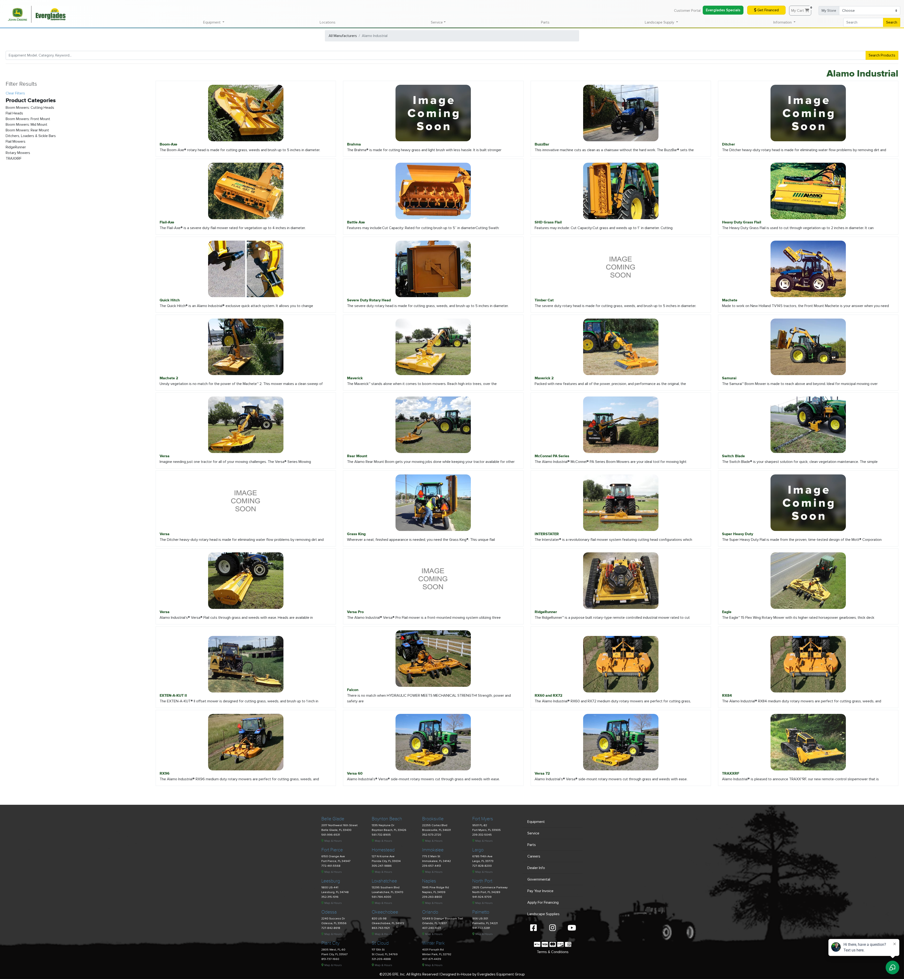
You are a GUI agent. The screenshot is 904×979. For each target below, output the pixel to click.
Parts (545, 22)
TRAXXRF (13, 158)
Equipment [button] (212, 22)
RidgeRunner (16, 147)
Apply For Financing (543, 902)
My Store (829, 10)
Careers (533, 856)
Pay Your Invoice (540, 891)
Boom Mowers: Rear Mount (27, 130)
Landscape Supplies (543, 914)
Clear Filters (15, 93)
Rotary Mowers (18, 152)
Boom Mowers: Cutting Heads (30, 107)
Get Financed (767, 10)
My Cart (801, 9)
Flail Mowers (15, 141)
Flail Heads (14, 113)
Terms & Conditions (553, 952)
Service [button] (437, 22)
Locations (327, 22)
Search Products (882, 55)
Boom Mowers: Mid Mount (26, 124)
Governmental (538, 879)
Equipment (536, 821)
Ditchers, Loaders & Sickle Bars (31, 136)
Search (891, 22)
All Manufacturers (343, 35)
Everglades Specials (723, 10)
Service (533, 833)
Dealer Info (536, 868)
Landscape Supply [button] (660, 22)
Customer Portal (687, 10)
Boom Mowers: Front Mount (28, 119)
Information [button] (783, 22)
